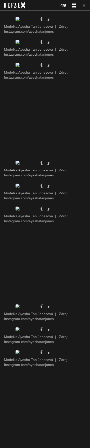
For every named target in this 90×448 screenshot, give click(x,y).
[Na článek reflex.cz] (14, 5)
